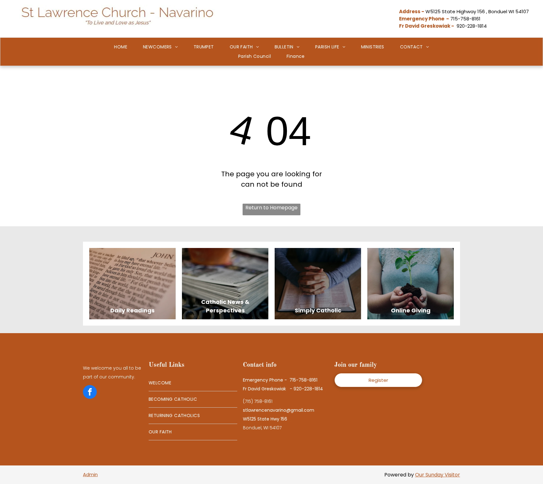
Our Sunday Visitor (437, 474)
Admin (90, 474)
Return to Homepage (271, 207)
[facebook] (90, 392)
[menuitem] (120, 47)
